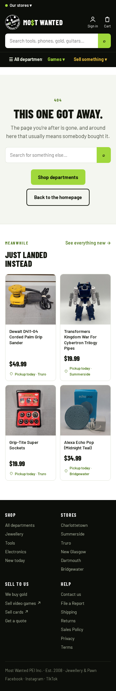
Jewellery (14, 533)
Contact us (71, 594)
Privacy (67, 638)
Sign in (93, 26)
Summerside (72, 533)
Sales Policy (72, 629)
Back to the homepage (58, 197)
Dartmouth (71, 560)
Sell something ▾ (90, 59)
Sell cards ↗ (17, 612)
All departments (20, 525)
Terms (67, 647)
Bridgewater (72, 569)
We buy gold (16, 594)
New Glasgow (73, 551)
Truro (66, 543)
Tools (10, 543)
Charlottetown (74, 525)
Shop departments (58, 177)
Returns (68, 620)
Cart (107, 26)
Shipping (69, 612)
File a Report (72, 603)
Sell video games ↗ (23, 603)
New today (15, 560)
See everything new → (88, 242)
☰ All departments (27, 59)
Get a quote (15, 620)
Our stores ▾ (21, 5)
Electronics (15, 551)
